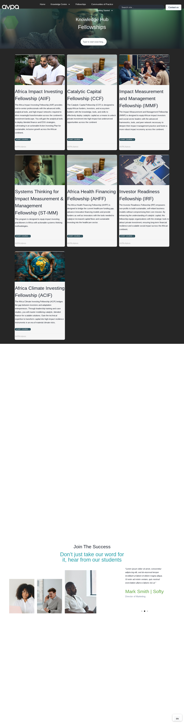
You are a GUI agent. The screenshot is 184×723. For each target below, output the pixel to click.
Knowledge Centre (59, 4)
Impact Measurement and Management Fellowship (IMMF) (141, 98)
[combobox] (141, 7)
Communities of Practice (102, 4)
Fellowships (81, 4)
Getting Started (103, 10)
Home (42, 4)
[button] (141, 611)
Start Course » (23, 139)
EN (177, 719)
